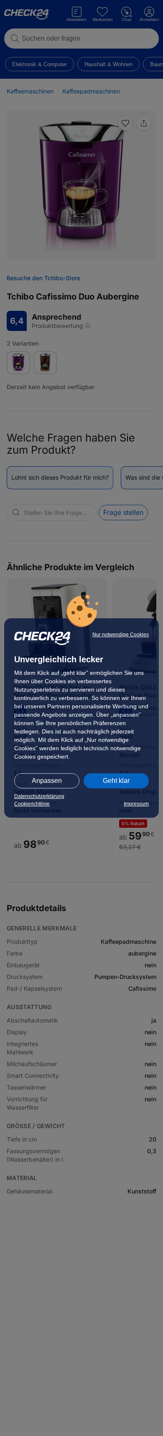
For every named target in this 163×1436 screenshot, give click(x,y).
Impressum (136, 804)
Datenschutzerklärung (39, 796)
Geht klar (116, 780)
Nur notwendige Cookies (120, 635)
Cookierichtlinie (32, 804)
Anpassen (47, 780)
